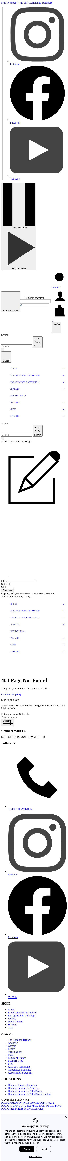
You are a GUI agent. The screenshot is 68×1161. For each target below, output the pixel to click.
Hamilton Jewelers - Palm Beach (25, 1091)
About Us (13, 1042)
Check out (7, 590)
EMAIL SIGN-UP (39, 1105)
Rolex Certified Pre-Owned (22, 1012)
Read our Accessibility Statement (35, 2)
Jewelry (12, 1018)
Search (4, 334)
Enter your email (10, 714)
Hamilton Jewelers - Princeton (23, 1088)
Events (11, 1048)
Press (10, 1054)
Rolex (11, 1009)
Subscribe (24, 714)
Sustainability (15, 1051)
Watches (12, 1024)
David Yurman (15, 1021)
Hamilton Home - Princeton (22, 1085)
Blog (10, 1063)
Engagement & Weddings (21, 1015)
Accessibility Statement (20, 1072)
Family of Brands (17, 1057)
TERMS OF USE (20, 1105)
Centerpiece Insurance (19, 1069)
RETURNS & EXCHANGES (27, 1108)
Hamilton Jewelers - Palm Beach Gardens (29, 1094)
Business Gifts (15, 1060)
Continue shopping (11, 694)
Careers (12, 1045)
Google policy (32, 1142)
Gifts (10, 1027)
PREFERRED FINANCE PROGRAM (22, 1102)
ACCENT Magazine (19, 1066)
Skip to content (9, 2)
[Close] (66, 1117)
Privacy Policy (17, 1142)
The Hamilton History (19, 1039)
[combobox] (16, 346)
